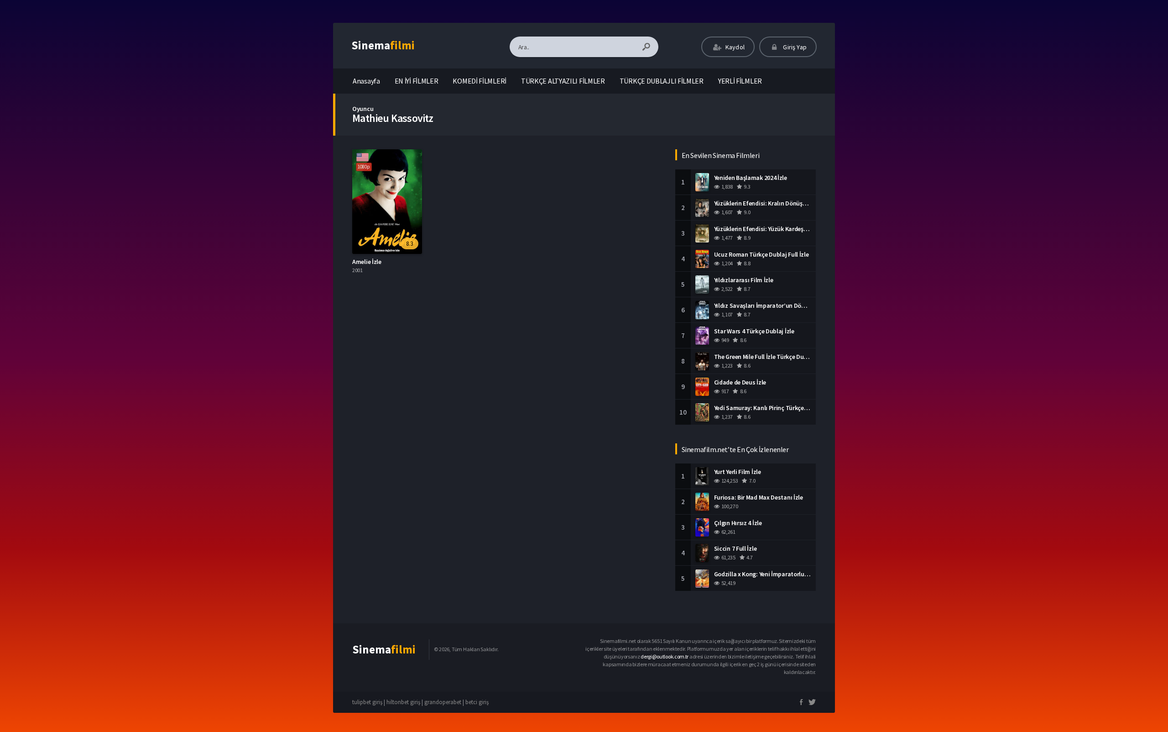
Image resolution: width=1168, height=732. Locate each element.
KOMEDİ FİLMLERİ (479, 80)
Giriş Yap (794, 47)
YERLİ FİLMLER (740, 80)
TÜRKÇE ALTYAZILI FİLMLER (563, 80)
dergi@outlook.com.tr (664, 656)
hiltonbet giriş (403, 702)
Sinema (383, 45)
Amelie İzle (366, 262)
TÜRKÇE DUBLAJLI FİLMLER (662, 80)
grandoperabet (442, 702)
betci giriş (477, 702)
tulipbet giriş (367, 702)
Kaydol (734, 47)
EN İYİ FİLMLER (416, 80)
